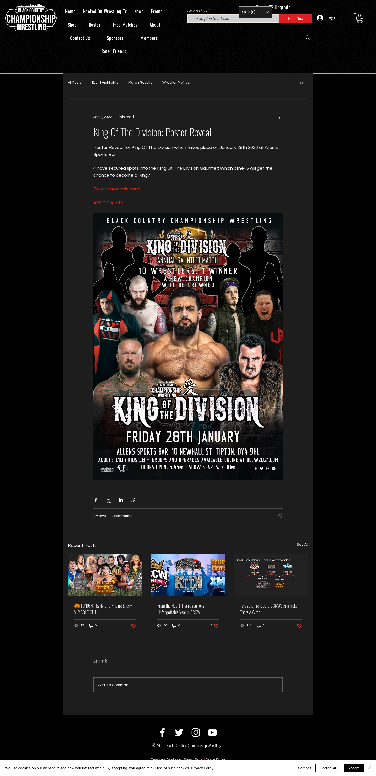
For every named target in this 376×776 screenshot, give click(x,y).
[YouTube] (212, 732)
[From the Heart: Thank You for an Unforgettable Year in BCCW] (188, 575)
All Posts (74, 82)
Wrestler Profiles (176, 82)
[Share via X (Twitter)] (108, 500)
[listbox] (255, 12)
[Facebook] (162, 732)
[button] (255, 12)
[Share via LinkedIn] (120, 500)
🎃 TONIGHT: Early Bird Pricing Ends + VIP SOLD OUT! (103, 608)
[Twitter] (179, 732)
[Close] (370, 768)
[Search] (308, 37)
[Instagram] (195, 732)
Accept (353, 767)
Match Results (140, 82)
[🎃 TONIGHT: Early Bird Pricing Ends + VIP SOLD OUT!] (105, 575)
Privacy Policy (202, 767)
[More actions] (280, 117)
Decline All (328, 767)
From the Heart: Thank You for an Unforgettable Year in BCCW (181, 608)
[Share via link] (133, 500)
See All (302, 544)
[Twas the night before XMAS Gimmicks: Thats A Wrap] (271, 575)
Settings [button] (304, 767)
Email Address (197, 10)
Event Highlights (105, 82)
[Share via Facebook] (95, 500)
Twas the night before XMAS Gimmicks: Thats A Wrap (269, 608)
